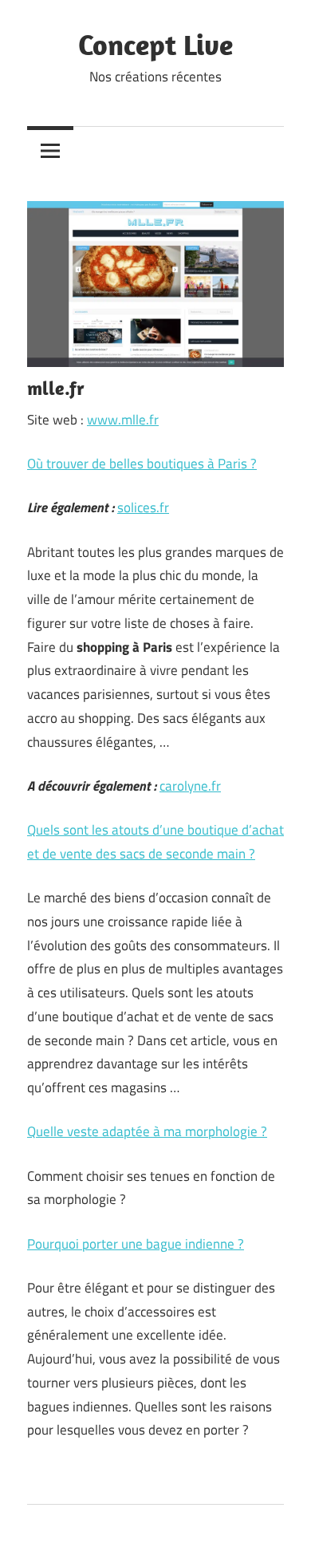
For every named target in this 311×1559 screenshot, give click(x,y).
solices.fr (143, 507)
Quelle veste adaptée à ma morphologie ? (147, 1131)
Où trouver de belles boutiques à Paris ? (142, 463)
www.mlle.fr (123, 419)
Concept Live (155, 44)
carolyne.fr (190, 786)
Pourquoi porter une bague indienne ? (135, 1243)
